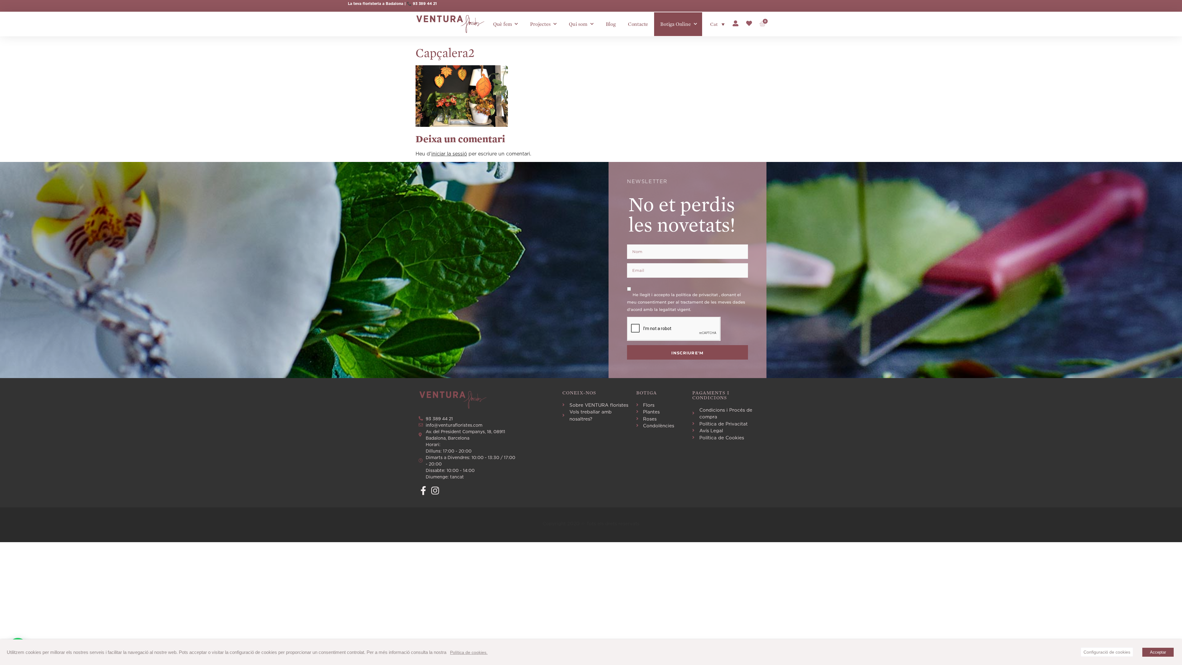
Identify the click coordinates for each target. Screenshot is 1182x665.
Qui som (578, 24)
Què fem (502, 24)
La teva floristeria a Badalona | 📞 (380, 4)
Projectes (540, 24)
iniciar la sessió (449, 153)
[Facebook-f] (423, 490)
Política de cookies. (469, 652)
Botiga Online (675, 24)
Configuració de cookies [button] (1107, 652)
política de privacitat (697, 294)
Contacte (638, 24)
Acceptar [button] (1158, 652)
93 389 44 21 (425, 4)
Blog (611, 24)
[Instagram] (435, 490)
